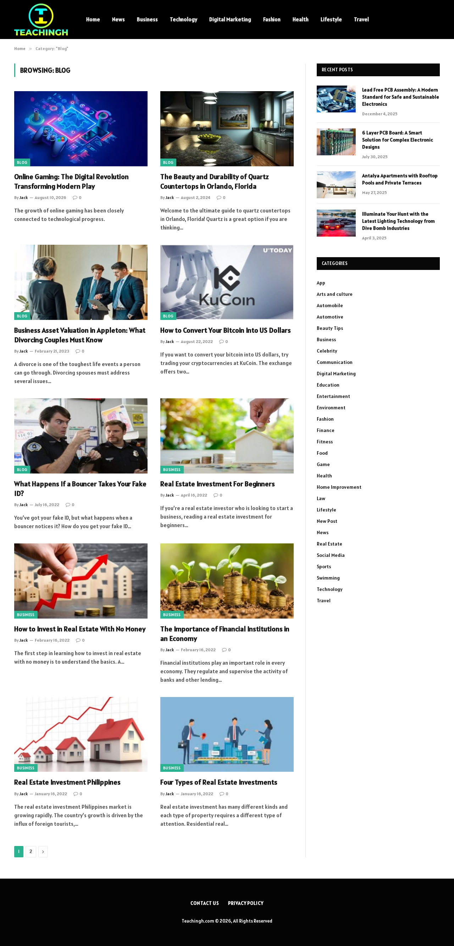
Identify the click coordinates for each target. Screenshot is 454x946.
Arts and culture (335, 294)
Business (147, 19)
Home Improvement (339, 487)
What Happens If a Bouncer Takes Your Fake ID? (80, 488)
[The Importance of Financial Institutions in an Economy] (227, 581)
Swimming (328, 578)
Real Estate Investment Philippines (67, 782)
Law (321, 498)
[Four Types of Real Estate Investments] (227, 734)
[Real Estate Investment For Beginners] (227, 436)
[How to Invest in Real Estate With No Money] (81, 581)
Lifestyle (331, 19)
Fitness (325, 441)
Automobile (330, 305)
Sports (324, 566)
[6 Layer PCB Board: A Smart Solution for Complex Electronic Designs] (336, 141)
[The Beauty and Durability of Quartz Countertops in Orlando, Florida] (227, 128)
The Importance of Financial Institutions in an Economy (224, 633)
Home (93, 19)
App (321, 283)
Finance (325, 430)
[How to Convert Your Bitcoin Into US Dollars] (227, 282)
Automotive (330, 317)
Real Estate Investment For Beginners (217, 483)
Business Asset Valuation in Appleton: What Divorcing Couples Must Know (79, 335)
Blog (22, 162)
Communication (335, 362)
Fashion (272, 19)
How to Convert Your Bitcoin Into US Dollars (225, 330)
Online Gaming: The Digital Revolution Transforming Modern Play (71, 181)
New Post (327, 521)
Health (301, 19)
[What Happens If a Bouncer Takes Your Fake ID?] (81, 436)
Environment (331, 407)
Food (322, 453)
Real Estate (329, 544)
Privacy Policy (246, 903)
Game (323, 464)
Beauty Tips (330, 328)
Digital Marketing (230, 19)
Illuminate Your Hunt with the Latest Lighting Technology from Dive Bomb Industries (398, 221)
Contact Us (204, 903)
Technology (183, 19)
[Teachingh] (41, 19)
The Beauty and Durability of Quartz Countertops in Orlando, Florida (214, 181)
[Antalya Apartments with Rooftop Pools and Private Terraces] (336, 184)
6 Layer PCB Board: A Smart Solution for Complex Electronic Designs (397, 139)
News (118, 19)
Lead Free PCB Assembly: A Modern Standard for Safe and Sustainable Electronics (400, 97)
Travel (361, 19)
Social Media (331, 555)
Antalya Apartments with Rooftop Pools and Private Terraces (400, 179)
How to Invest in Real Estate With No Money (79, 629)
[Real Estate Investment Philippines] (81, 734)
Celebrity (327, 351)
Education (328, 385)
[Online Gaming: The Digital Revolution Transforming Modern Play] (81, 128)
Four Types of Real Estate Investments (218, 782)
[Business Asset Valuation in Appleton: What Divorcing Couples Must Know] (81, 282)
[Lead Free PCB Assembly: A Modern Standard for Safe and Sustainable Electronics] (336, 98)
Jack (24, 197)
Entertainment (333, 396)
